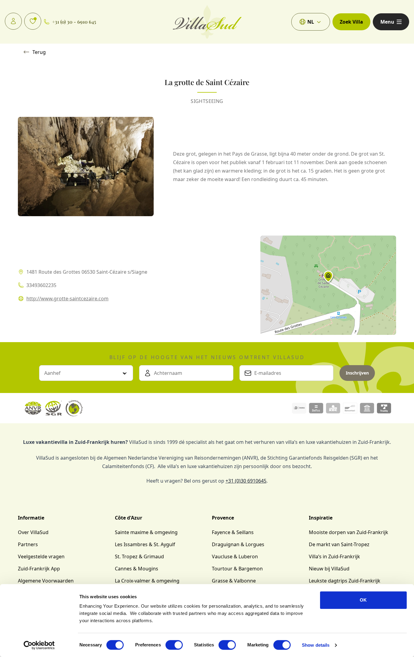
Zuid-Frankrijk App (39, 568)
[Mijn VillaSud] (13, 21)
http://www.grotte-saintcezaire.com (67, 298)
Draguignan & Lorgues (238, 544)
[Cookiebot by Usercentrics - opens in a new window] (39, 645)
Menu (387, 21)
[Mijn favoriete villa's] (32, 21)
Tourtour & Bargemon (237, 568)
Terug (39, 52)
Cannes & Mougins (136, 568)
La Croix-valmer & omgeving (147, 580)
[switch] (174, 645)
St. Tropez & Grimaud (139, 556)
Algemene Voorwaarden (46, 580)
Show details (315, 645)
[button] (328, 278)
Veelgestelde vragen (41, 556)
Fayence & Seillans (233, 532)
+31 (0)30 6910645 (245, 480)
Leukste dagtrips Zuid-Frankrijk (344, 580)
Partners (28, 544)
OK (363, 600)
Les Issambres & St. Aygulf (145, 544)
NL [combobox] (310, 21)
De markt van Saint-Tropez (339, 544)
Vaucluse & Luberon (235, 556)
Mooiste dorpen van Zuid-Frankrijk (348, 532)
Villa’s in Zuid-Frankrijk (334, 556)
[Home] (207, 22)
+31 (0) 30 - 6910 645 (74, 21)
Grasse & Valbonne (234, 580)
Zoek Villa (351, 21)
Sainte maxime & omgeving (146, 532)
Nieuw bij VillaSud (329, 568)
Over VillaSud (33, 532)
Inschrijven (357, 373)
